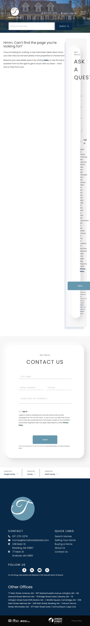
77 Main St (22, 553)
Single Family (9, 474)
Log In (65, 13)
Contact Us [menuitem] (61, 551)
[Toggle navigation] (83, 13)
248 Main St (22, 546)
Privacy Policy (53, 446)
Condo (30, 474)
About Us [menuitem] (60, 548)
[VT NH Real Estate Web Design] (55, 621)
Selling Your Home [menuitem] (65, 540)
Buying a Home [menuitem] (63, 544)
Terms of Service (64, 446)
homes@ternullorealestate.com (30, 540)
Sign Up (73, 13)
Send (45, 439)
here (46, 60)
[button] (64, 26)
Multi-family (50, 474)
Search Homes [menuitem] (63, 536)
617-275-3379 (50, 13)
